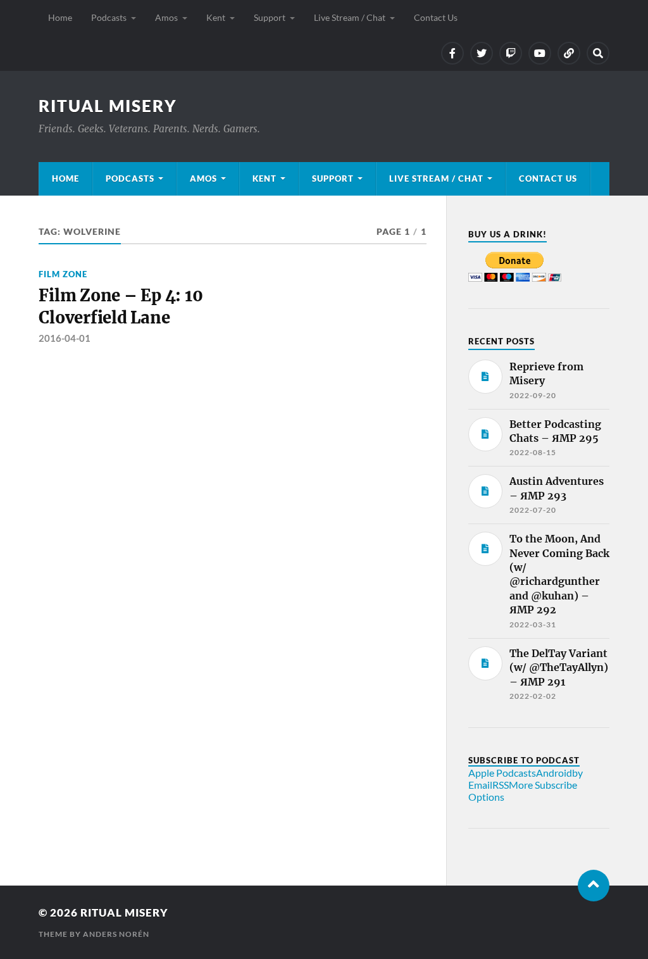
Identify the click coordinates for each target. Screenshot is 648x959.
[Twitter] (481, 53)
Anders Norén (116, 934)
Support (269, 17)
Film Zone (63, 274)
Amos (166, 17)
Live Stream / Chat (349, 17)
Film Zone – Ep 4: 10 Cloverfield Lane (120, 306)
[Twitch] (510, 53)
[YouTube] (539, 53)
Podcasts (109, 17)
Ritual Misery (108, 105)
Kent (215, 17)
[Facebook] (452, 53)
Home (60, 17)
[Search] (598, 53)
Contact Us (436, 17)
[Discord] (569, 53)
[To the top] (593, 885)
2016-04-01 (64, 338)
